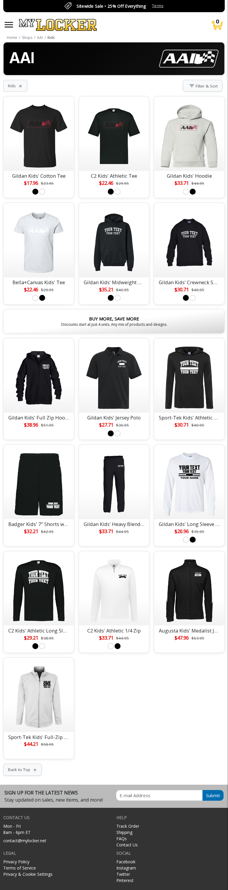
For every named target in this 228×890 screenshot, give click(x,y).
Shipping (124, 832)
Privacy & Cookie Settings (28, 874)
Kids (15, 85)
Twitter (123, 874)
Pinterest (125, 880)
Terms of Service (19, 868)
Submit (213, 795)
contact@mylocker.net (24, 840)
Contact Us (127, 845)
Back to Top (22, 769)
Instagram (126, 868)
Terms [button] (157, 5)
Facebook (125, 861)
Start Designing (39, 159)
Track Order (127, 826)
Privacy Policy (16, 861)
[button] (9, 24)
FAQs (121, 838)
